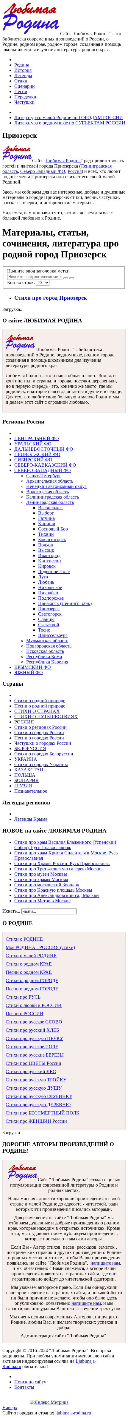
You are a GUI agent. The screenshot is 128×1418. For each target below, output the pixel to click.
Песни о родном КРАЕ (29, 972)
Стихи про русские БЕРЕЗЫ (35, 1054)
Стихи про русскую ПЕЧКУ (34, 1038)
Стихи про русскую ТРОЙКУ (36, 1079)
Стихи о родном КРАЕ (29, 963)
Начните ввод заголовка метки (39, 270)
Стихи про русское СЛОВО (34, 1021)
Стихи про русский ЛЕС (31, 1071)
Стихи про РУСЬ (23, 997)
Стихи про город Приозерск (50, 298)
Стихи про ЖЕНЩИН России (36, 1121)
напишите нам (105, 1263)
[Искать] (65, 278)
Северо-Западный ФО (42, 171)
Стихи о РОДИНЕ (24, 939)
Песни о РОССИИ (24, 1013)
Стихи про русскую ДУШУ (34, 1088)
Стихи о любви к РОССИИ (34, 1005)
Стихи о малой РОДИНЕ (31, 955)
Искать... (11, 911)
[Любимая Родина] (31, 33)
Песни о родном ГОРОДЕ (32, 988)
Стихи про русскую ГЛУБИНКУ (39, 1096)
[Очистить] (71, 278)
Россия (75, 171)
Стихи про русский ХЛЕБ (32, 1030)
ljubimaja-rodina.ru (73, 1412)
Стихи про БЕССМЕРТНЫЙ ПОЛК (42, 1112)
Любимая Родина (63, 160)
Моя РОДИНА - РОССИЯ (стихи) (40, 947)
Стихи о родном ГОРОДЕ (32, 980)
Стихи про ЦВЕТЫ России (33, 1063)
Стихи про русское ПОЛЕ (32, 1046)
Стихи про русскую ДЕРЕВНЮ (38, 1104)
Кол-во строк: (21, 282)
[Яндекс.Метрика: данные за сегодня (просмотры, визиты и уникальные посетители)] (49, 1402)
